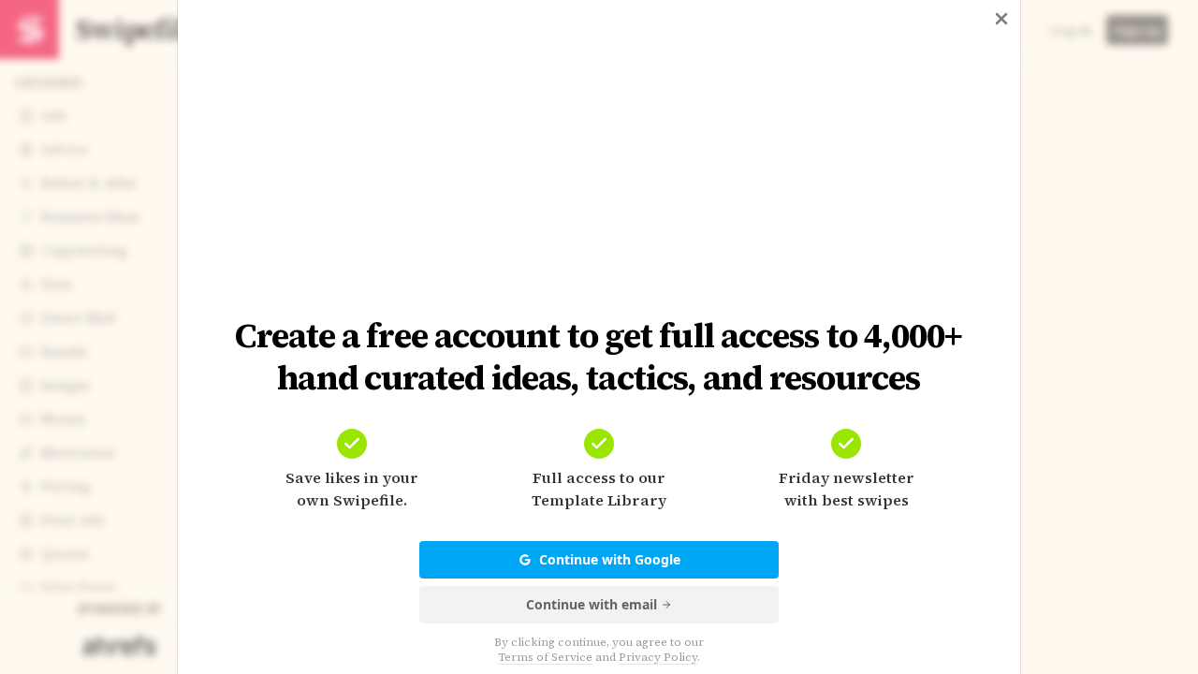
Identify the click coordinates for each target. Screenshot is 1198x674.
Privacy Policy (658, 657)
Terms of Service (545, 657)
